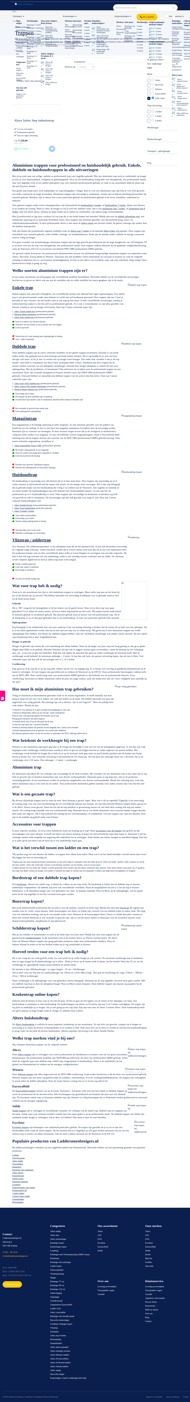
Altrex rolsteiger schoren (60, 1351)
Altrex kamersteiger (58, 1239)
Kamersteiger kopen (58, 1247)
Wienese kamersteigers (70, 42)
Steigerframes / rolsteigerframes (178, 28)
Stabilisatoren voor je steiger (177, 54)
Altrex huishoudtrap (25, 1024)
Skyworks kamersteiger (59, 1320)
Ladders (15, 1155)
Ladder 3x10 (55, 1308)
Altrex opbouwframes (182, 80)
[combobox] (145, 7)
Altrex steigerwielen (182, 97)
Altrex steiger (17, 1173)
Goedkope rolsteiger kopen (61, 1324)
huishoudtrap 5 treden (91, 205)
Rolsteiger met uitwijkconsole (62, 1316)
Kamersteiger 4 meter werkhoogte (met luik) (68, 1378)
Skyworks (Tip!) (120, 33)
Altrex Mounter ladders (59, 1355)
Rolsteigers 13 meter (32, 62)
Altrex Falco (109, 231)
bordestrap (21, 884)
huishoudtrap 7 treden (115, 205)
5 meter (87, 33)
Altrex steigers (19, 69)
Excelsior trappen (20, 1127)
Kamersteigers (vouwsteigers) (21, 31)
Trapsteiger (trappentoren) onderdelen (177, 60)
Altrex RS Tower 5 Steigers (49, 64)
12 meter (140, 48)
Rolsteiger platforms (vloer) (175, 34)
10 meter (140, 42)
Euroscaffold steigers (21, 79)
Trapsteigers (20, 35)
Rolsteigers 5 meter (34, 31)
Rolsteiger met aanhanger (129, 27)
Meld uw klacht (151, 1310)
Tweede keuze (78, 46)
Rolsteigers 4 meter (34, 28)
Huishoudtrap (24, 474)
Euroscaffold (121, 29)
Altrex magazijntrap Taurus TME (27, 446)
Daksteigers (20, 43)
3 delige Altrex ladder (21, 1196)
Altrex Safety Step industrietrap (34, 120)
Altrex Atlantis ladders (59, 1366)
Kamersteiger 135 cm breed (78, 37)
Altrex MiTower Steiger (51, 83)
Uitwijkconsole (18, 1158)
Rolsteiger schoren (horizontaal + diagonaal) (177, 41)
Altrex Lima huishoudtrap (24, 508)
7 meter (87, 39)
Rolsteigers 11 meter (32, 52)
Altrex (118, 26)
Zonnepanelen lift (19, 1190)
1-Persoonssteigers (22, 39)
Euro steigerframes (177, 66)
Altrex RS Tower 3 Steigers (49, 77)
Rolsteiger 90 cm (57, 1285)
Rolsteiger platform (20, 1182)
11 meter (140, 45)
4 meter (87, 30)
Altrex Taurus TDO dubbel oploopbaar (30, 386)
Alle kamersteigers (70, 26)
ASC (100, 1235)
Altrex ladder (17, 1161)
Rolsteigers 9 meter (34, 43)
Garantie (101, 1294)
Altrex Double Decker (23, 505)
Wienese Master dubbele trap (26, 389)
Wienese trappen (25, 1074)
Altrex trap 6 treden (58, 1335)
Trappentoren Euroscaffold (61, 1305)
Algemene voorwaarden (155, 1298)
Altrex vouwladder (58, 1312)
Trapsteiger (54, 1297)
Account (15, 21)
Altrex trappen (24, 1054)
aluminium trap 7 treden (113, 208)
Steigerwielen (177, 50)
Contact (148, 1321)
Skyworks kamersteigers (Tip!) (70, 36)
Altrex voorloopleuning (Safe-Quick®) (182, 103)
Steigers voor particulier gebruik (21, 96)
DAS (100, 1239)
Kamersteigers (69, 16)
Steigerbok (128, 41)
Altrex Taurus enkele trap (24, 311)
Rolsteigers (17, 16)
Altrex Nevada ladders (59, 1359)
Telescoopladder (56, 1270)
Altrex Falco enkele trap (24, 317)
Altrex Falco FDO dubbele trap (27, 383)
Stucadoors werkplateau (77, 42)
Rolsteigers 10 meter (32, 47)
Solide (100, 1251)
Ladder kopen (56, 1266)
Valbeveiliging (56, 1293)
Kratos (148, 1254)
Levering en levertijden (107, 1286)
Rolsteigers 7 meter (34, 37)
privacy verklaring (172, 1397)
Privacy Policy (151, 1302)
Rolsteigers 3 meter (34, 25)
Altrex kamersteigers (70, 31)
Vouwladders (17, 1164)
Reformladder (18, 1202)
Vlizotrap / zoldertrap (31, 540)
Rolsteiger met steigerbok (129, 37)
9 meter (87, 46)
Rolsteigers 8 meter (34, 40)
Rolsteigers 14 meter (32, 67)
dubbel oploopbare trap (129, 216)
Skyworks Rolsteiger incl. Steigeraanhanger (51, 44)
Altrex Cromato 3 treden (24, 511)
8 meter (87, 42)
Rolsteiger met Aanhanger (20, 54)
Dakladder (54, 1332)
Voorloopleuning (178, 47)
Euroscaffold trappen (25, 1091)
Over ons (149, 1313)
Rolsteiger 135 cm (57, 1289)
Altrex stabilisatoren (182, 109)
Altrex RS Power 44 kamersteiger (102, 37)
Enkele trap (22, 287)
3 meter (87, 27)
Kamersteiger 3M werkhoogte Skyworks (102, 51)
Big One (148, 1258)
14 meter (140, 51)
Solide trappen (19, 1110)
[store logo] (27, 5)
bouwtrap (124, 907)
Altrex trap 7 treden (79, 231)
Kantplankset (176, 70)
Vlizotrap (54, 1328)
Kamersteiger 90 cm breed (77, 31)
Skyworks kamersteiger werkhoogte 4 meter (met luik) (102, 43)
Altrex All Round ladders (60, 1362)
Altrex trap (54, 1235)
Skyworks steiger (57, 1374)
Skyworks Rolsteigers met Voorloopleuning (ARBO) (51, 29)
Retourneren (150, 1306)
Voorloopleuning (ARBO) (22, 47)
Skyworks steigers (19, 74)
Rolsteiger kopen (57, 1243)
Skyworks (149, 1266)
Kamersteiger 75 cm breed (77, 26)
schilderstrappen (33, 938)
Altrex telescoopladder (59, 1347)
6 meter (87, 36)
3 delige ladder (18, 1193)
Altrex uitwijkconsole (182, 92)
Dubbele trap (24, 346)
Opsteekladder (18, 1199)
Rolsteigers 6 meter (34, 34)
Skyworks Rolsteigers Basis (49, 37)
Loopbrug (16, 1185)
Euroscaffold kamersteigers (70, 47)
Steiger (53, 1278)
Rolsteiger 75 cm (57, 1281)
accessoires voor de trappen (109, 830)
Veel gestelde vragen (106, 1290)
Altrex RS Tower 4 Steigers (49, 70)
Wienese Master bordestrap (25, 314)
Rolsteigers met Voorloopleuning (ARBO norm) (69, 1254)
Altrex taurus (87, 223)
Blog (147, 1317)
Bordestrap (54, 1258)
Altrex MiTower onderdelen (182, 114)
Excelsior (101, 1243)
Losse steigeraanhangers (130, 32)
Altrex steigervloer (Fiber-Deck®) (181, 86)
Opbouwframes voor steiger (23, 1187)
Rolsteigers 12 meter (32, 57)
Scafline (148, 1262)
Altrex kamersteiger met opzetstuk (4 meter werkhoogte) (103, 29)
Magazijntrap (24, 418)
